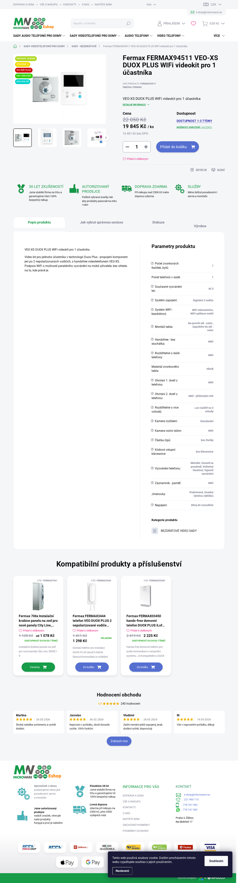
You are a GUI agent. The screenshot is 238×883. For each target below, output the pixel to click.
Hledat (128, 23)
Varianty (35, 667)
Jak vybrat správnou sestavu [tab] (101, 222)
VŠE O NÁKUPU (49, 4)
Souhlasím (216, 861)
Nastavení (122, 871)
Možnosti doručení (194, 127)
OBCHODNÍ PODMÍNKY (136, 824)
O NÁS (85, 4)
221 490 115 (190, 799)
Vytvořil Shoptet (187, 877)
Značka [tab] (202, 224)
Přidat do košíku (173, 147)
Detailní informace (134, 104)
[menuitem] (39, 35)
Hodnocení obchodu (119, 695)
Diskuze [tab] (158, 222)
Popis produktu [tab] (39, 222)
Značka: (132, 87)
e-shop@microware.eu (195, 794)
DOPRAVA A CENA (23, 4)
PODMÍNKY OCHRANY (136, 830)
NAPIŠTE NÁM (103, 4)
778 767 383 (188, 804)
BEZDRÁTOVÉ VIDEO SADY (179, 531)
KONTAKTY (69, 4)
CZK (213, 4)
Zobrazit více (119, 741)
